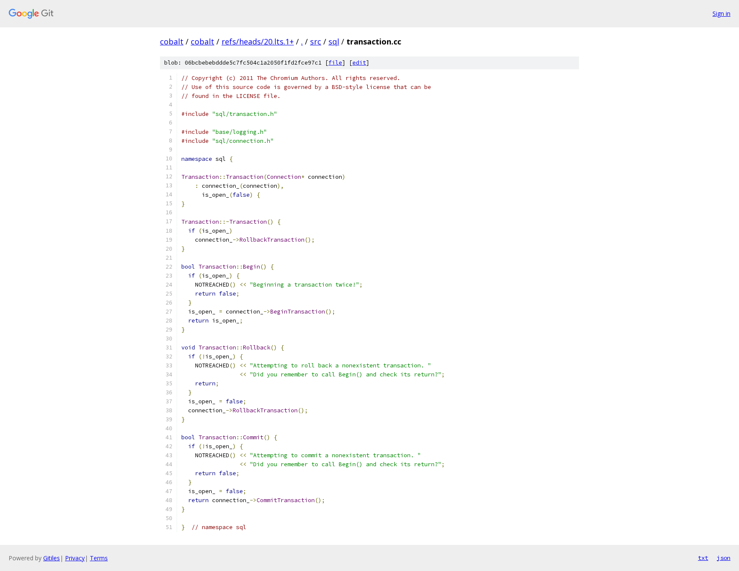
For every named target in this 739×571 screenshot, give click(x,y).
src (315, 41)
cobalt (171, 41)
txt (703, 558)
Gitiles (51, 558)
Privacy (75, 558)
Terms (99, 558)
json (723, 558)
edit (359, 62)
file (335, 62)
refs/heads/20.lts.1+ (258, 41)
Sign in (721, 13)
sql (333, 41)
